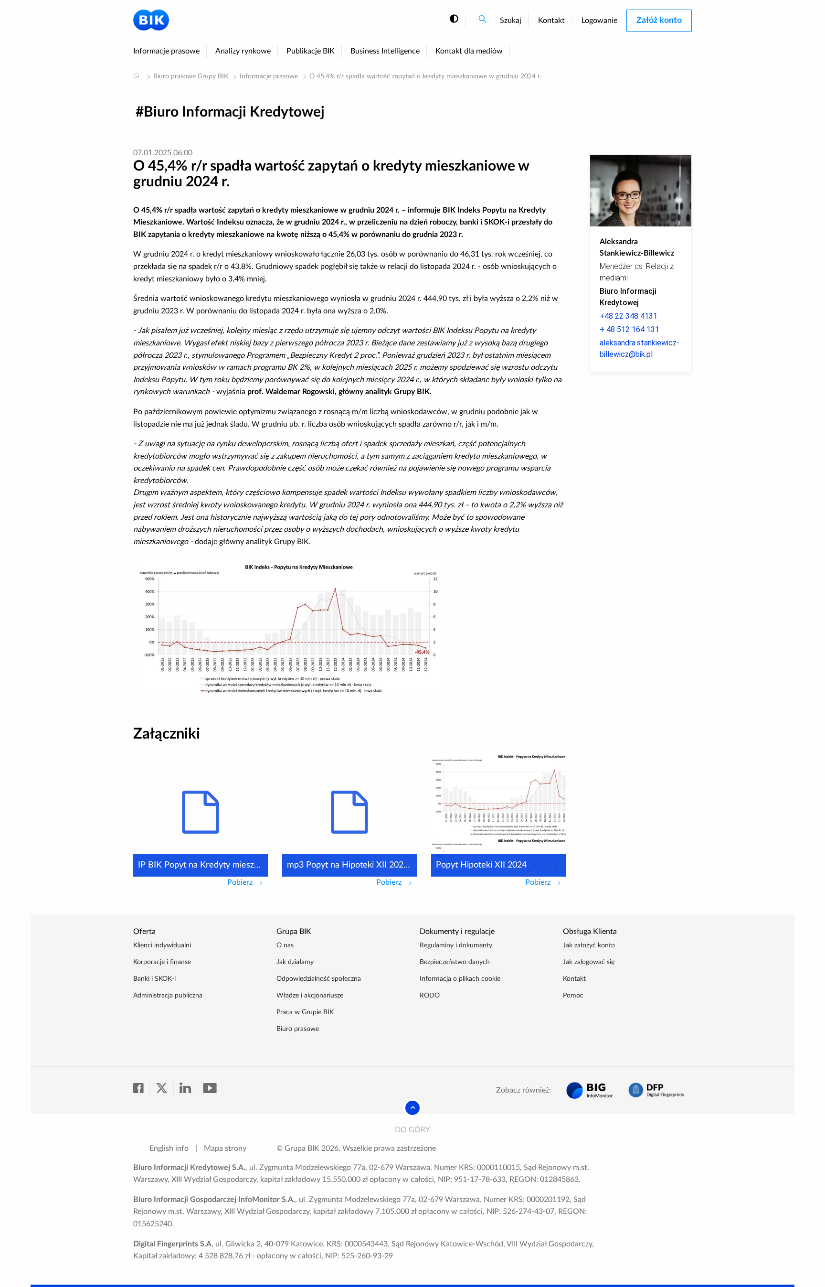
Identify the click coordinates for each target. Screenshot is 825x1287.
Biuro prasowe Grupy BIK (190, 76)
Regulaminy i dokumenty (456, 945)
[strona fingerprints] (656, 1090)
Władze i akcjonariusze (309, 995)
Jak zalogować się (588, 962)
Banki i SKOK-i (154, 979)
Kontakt (551, 20)
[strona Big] (589, 1090)
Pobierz (247, 882)
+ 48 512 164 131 (629, 329)
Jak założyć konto (589, 945)
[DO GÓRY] (412, 1108)
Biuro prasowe (297, 1029)
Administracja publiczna (167, 995)
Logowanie (599, 20)
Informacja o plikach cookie (460, 979)
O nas (285, 945)
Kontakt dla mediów (469, 51)
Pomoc (573, 995)
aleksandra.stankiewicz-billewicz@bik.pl (639, 348)
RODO (430, 995)
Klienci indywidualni (162, 945)
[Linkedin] (188, 1089)
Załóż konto (659, 20)
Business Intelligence (385, 51)
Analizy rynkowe (243, 51)
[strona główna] (136, 75)
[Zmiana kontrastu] (454, 19)
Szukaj (510, 20)
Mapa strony (225, 1148)
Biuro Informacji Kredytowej (234, 112)
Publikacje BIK (310, 51)
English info (169, 1148)
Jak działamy (295, 962)
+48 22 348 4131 (628, 316)
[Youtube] (209, 1089)
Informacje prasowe (166, 51)
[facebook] (141, 1089)
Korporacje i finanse (162, 962)
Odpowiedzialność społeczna (318, 979)
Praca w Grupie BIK (305, 1012)
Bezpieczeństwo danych (455, 962)
